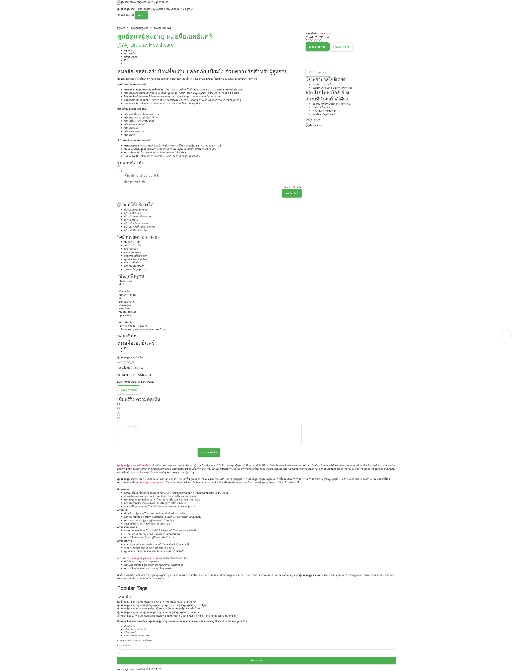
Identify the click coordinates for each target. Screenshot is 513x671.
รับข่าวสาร (256, 660)
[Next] (506, 335)
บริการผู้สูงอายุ (145, 9)
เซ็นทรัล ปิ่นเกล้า (321, 107)
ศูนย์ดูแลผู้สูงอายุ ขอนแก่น (157, 612)
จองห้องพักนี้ (291, 193)
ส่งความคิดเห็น (209, 452)
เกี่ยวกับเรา (129, 626)
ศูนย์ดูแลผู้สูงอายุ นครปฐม (192, 605)
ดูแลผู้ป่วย (158, 9)
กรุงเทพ (128, 50)
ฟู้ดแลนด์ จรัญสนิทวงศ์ (324, 111)
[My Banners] (314, 125)
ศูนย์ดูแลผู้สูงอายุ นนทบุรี (183, 602)
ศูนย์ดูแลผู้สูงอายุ (126, 9)
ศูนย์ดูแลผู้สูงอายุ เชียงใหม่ (186, 608)
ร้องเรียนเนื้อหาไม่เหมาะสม (136, 635)
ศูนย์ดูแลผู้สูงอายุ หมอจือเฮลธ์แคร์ (164, 36)
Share (317, 119)
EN (126, 60)
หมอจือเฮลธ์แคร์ (162, 28)
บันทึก (309, 119)
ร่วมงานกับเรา (124, 645)
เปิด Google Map (318, 72)
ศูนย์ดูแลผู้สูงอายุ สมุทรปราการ (161, 605)
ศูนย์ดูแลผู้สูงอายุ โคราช (129, 612)
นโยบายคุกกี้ (130, 632)
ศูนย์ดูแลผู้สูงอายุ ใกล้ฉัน (130, 602)
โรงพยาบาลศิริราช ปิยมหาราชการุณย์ (332, 88)
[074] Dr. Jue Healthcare (145, 45)
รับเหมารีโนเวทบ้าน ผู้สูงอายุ (178, 9)
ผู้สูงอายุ (121, 28)
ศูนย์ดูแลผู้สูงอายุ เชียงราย (185, 612)
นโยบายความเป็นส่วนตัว (135, 629)
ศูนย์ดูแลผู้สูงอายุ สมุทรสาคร (132, 608)
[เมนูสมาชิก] (117, 21)
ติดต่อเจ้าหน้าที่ (341, 47)
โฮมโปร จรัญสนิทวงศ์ (324, 114)
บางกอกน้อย (130, 53)
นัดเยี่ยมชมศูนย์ (317, 47)
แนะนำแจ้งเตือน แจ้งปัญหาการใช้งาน (134, 640)
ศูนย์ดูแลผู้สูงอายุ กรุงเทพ (156, 602)
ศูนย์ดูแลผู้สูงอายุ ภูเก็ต (159, 608)
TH (125, 64)
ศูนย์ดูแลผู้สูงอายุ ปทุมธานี (131, 605)
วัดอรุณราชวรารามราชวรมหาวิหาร (331, 104)
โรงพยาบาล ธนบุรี (322, 84)
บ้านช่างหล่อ (130, 57)
